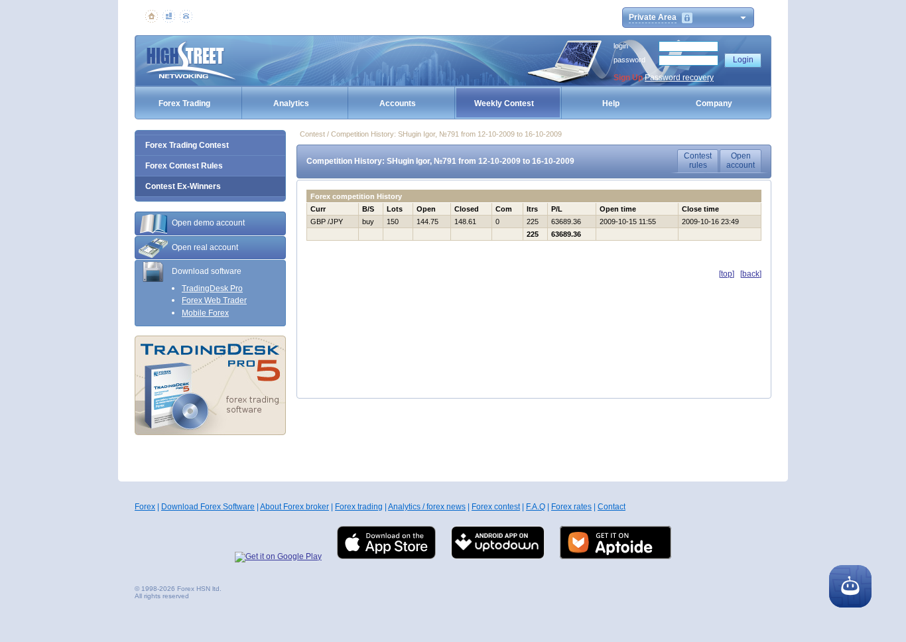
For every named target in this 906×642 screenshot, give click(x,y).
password (629, 60)
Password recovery (679, 77)
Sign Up (628, 77)
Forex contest (496, 506)
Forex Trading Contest (187, 145)
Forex (145, 506)
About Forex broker (294, 506)
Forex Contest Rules (184, 165)
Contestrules (698, 160)
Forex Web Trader (214, 300)
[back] (750, 274)
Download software (206, 271)
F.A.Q (535, 506)
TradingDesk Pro (212, 288)
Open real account (205, 247)
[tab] (210, 223)
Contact (611, 506)
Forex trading (359, 506)
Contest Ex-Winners (183, 186)
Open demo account (208, 222)
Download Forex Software (208, 506)
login (621, 46)
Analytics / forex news (427, 506)
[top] (726, 274)
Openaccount (740, 160)
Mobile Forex (205, 313)
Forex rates (571, 506)
